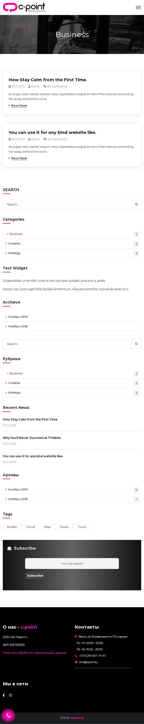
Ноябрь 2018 (18, 326)
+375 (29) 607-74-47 (92, 655)
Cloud (30, 527)
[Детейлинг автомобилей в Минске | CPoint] (24, 7)
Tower (64, 527)
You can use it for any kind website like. (52, 132)
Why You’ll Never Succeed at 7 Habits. (32, 438)
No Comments (57, 86)
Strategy (72, 253)
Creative (72, 243)
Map (47, 527)
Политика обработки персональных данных (35, 653)
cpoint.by (77, 718)
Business (73, 234)
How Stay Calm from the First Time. (48, 79)
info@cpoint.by (88, 662)
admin (35, 86)
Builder (12, 527)
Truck (82, 527)
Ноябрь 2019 (18, 317)
